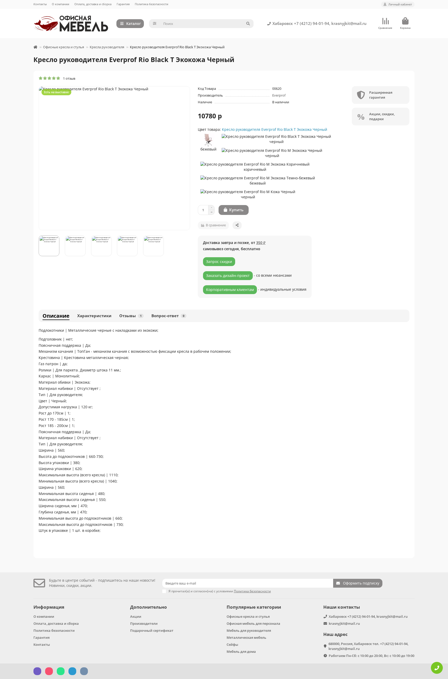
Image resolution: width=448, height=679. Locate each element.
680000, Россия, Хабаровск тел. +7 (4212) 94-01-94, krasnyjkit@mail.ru (368, 646)
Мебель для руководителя (249, 630)
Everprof (278, 95)
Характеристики (94, 315)
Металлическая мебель (246, 637)
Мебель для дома (241, 651)
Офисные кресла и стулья (63, 47)
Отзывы (130, 315)
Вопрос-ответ (167, 315)
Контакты (40, 4)
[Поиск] (248, 23)
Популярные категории (254, 607)
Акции (135, 616)
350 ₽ (260, 242)
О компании (60, 4)
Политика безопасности (151, 4)
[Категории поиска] (154, 23)
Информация (48, 607)
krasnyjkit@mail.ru (344, 623)
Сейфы (232, 644)
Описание (56, 315)
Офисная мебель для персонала (253, 623)
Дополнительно (148, 607)
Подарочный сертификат (151, 630)
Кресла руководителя (107, 47)
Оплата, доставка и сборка (92, 4)
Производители (144, 623)
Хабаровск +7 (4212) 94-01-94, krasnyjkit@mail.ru (319, 23)
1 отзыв (68, 78)
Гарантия (123, 4)
